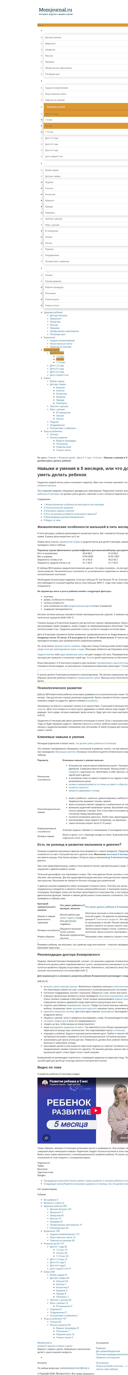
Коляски (60, 390)
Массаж (54, 324)
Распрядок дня (57, 334)
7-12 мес (60, 362)
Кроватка (60, 396)
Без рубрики (51, 1199)
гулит (80, 834)
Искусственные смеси (61, 343)
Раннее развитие (58, 437)
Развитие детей (52, 349)
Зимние (60, 415)
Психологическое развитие (58, 507)
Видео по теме (52, 520)
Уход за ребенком (53, 431)
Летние (60, 418)
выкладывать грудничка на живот (67, 1027)
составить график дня (55, 1020)
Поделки (54, 421)
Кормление (49, 337)
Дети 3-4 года (57, 371)
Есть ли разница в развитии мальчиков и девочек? (70, 513)
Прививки (55, 327)
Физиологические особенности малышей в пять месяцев (74, 504)
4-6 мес (60, 359)
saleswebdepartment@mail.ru (75, 1368)
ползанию (119, 1030)
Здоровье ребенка (53, 312)
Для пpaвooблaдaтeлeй (108, 1351)
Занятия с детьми (59, 406)
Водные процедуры (66, 440)
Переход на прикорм (60, 346)
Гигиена (54, 434)
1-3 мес (60, 356)
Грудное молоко (45, 654)
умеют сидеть (67, 917)
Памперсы (61, 403)
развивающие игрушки (78, 1005)
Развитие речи (63, 446)
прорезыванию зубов (89, 677)
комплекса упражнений (111, 995)
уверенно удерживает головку (84, 790)
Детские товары (58, 384)
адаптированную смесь (72, 654)
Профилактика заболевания (64, 331)
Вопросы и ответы (54, 1202)
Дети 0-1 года (57, 352)
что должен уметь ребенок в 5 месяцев (96, 743)
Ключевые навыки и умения (59, 510)
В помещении (63, 412)
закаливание (107, 1011)
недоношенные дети (80, 605)
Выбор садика (57, 381)
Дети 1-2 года (57, 365)
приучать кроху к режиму (67, 645)
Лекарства (55, 321)
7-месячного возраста (107, 919)
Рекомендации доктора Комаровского (64, 516)
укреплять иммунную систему (59, 1011)
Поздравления (57, 424)
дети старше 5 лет (59, 374)
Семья (47, 377)
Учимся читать (63, 449)
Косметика (61, 393)
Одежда (60, 399)
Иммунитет (55, 318)
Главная (52, 457)
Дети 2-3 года (57, 368)
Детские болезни (58, 315)
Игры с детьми (57, 409)
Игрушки (60, 387)
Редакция (101, 1347)
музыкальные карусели (84, 1008)
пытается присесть (78, 787)
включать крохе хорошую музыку (60, 986)
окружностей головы (69, 541)
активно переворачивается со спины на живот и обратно (98, 784)
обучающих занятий (65, 751)
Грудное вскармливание (62, 340)
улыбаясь (93, 700)
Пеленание (62, 443)
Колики (90, 657)
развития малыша (46, 485)
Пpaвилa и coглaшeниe (108, 1357)
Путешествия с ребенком (63, 428)
